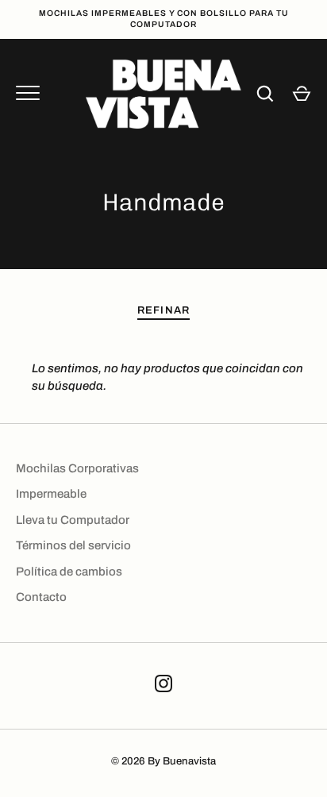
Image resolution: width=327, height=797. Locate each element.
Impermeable (51, 493)
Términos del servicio (73, 545)
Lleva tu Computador (72, 520)
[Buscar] (265, 93)
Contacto (41, 597)
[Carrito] (301, 93)
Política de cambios (69, 571)
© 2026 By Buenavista (163, 761)
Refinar (163, 310)
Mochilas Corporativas (77, 468)
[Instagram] (163, 686)
